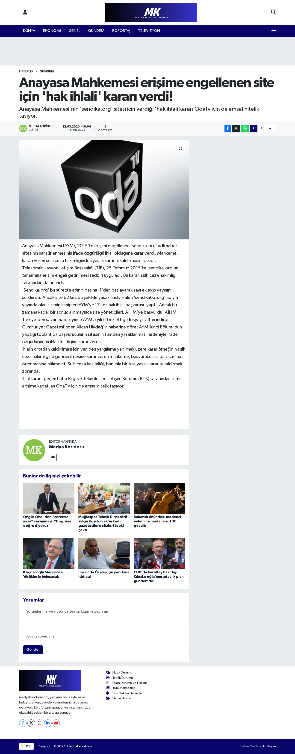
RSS (28, 746)
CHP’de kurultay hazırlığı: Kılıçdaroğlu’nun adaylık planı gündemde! (159, 576)
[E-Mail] (53, 457)
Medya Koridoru (66, 447)
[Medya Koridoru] (34, 450)
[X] (31, 723)
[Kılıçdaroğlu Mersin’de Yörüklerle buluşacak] (48, 554)
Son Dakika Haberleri (128, 693)
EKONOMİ (52, 31)
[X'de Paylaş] (236, 128)
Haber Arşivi (121, 698)
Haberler (26, 71)
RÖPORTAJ (121, 31)
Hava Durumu (122, 672)
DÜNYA (29, 31)
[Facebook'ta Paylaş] (227, 128)
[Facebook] (23, 723)
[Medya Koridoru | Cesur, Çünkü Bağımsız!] (151, 12)
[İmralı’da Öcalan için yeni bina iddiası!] (104, 554)
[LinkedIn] (48, 723)
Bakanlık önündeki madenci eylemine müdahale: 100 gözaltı (157, 521)
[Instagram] (39, 723)
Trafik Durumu (122, 677)
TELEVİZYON (149, 31)
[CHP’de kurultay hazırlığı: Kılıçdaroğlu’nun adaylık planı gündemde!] (159, 554)
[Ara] (273, 12)
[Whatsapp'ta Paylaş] (245, 128)
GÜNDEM (96, 31)
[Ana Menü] (273, 31)
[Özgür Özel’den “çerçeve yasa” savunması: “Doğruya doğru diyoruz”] (48, 498)
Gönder (33, 650)
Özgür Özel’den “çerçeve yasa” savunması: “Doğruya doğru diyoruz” (47, 521)
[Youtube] (56, 723)
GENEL (74, 31)
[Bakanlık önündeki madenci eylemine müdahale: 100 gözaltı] (159, 498)
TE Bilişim (269, 746)
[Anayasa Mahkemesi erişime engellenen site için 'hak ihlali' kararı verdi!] (104, 189)
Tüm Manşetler (123, 688)
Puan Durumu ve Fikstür (129, 683)
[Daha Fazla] (253, 128)
